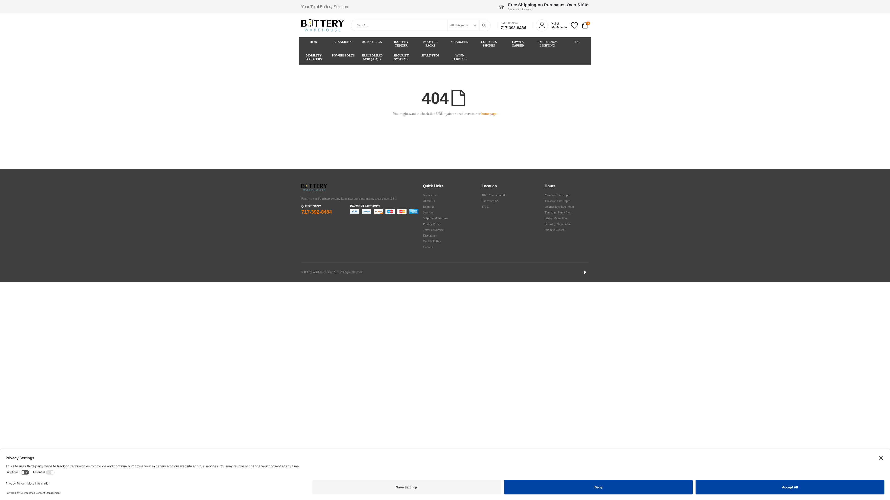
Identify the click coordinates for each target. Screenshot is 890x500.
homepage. (489, 114)
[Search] (484, 25)
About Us (429, 201)
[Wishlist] (574, 25)
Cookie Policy (432, 241)
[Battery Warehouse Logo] (322, 25)
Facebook (584, 272)
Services (428, 212)
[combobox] (420, 25)
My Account (431, 195)
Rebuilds (428, 206)
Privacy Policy (432, 224)
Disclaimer (429, 235)
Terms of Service (433, 229)
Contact (428, 247)
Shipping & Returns (435, 218)
